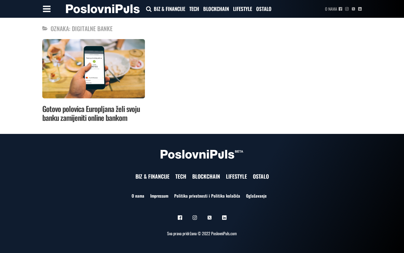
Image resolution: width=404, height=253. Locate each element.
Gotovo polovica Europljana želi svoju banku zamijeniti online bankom (91, 113)
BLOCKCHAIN (216, 8)
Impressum (159, 196)
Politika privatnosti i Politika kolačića (207, 196)
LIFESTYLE (242, 8)
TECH (194, 8)
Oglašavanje (256, 196)
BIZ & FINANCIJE (169, 8)
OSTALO (264, 8)
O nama (331, 9)
